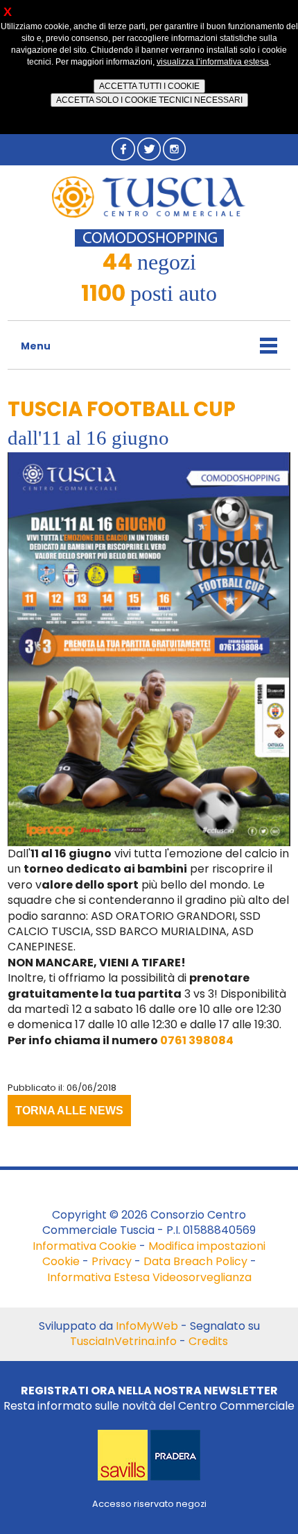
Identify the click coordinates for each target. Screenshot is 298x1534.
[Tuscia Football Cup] (149, 649)
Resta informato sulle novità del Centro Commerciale (149, 1398)
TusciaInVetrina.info (123, 1341)
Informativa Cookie (85, 1246)
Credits (208, 1341)
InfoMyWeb (147, 1326)
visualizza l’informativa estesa (213, 62)
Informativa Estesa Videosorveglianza (149, 1277)
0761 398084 (197, 1040)
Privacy (111, 1261)
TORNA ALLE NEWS (69, 1110)
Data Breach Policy (195, 1261)
